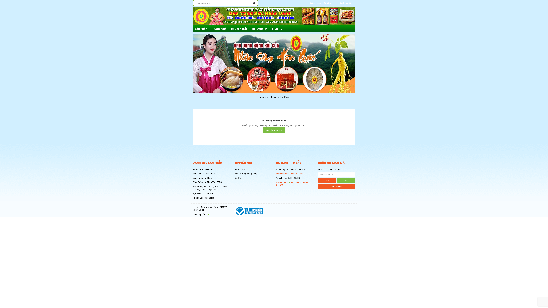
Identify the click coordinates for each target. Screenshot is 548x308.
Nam (327, 180)
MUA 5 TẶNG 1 (241, 169)
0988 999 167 (297, 173)
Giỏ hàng (344, 3)
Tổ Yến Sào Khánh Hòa (203, 197)
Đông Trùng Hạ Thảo (202, 177)
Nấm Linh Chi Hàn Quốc (204, 173)
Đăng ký (330, 3)
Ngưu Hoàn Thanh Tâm (203, 193)
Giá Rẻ (237, 177)
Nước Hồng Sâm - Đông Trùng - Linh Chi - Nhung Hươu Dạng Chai (211, 188)
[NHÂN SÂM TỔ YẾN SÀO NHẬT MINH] (274, 15)
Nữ (346, 180)
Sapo (207, 214)
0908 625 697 (282, 173)
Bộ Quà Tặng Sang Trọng (246, 173)
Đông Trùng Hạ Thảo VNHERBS (207, 182)
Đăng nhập (316, 3)
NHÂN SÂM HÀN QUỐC (203, 169)
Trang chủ (263, 96)
